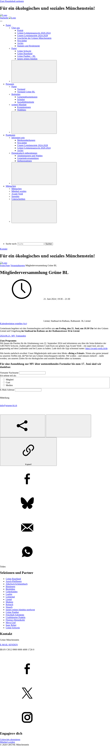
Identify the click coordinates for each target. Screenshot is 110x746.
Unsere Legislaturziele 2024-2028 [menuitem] (32, 35)
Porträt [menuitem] (20, 30)
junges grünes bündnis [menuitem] (27, 58)
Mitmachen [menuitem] (11, 186)
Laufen (9, 594)
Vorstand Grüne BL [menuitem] (26, 92)
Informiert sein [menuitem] (18, 137)
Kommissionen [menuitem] (24, 107)
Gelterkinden (11, 591)
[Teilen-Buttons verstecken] (68, 426)
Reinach (9, 604)
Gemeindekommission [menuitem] (27, 97)
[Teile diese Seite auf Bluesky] (55, 503)
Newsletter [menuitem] (22, 40)
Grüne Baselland (13, 579)
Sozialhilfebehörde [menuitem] (25, 102)
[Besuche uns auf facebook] (55, 669)
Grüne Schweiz (13, 627)
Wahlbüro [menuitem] (21, 110)
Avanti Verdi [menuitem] (17, 194)
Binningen (10, 586)
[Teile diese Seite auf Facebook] (55, 479)
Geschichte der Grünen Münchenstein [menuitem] (34, 38)
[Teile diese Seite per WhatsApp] (55, 552)
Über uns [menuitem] (15, 28)
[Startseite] (3, 15)
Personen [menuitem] (10, 84)
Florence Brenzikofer (15, 620)
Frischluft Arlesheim (15, 615)
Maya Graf (11, 622)
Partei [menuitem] (8, 25)
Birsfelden (10, 589)
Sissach (9, 607)
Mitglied (9, 379)
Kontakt (3, 249)
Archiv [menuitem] (20, 43)
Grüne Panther (12, 612)
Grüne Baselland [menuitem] (24, 53)
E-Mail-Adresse (7, 390)
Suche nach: (11, 244)
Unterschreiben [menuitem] (18, 199)
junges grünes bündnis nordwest (20, 609)
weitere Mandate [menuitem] (18, 104)
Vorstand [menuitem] (21, 89)
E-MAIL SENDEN (9, 644)
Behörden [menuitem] (15, 94)
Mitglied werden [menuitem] (18, 191)
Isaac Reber (11, 625)
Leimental (10, 597)
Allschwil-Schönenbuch (17, 584)
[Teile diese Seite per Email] (55, 528)
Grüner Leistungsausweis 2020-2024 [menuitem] (34, 33)
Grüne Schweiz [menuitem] (24, 51)
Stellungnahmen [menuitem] (24, 161)
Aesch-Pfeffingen (14, 581)
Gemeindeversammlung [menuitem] (28, 158)
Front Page (5, 265)
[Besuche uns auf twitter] (55, 693)
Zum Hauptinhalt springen (12, 1)
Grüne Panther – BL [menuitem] (26, 56)
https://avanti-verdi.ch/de (96, 348)
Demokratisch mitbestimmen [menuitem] (24, 153)
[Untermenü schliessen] (34, 71)
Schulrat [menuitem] (21, 99)
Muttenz (9, 602)
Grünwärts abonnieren (10, 739)
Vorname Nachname (9, 372)
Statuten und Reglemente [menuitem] (28, 46)
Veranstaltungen (17, 265)
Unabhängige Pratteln (15, 617)
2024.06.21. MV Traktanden (13, 336)
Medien (9, 385)
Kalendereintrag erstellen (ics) (13, 323)
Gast (8, 382)
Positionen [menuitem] (10, 135)
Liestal (9, 599)
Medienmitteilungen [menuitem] (26, 140)
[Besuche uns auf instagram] (55, 718)
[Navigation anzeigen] (1, 21)
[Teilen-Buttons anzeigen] (22, 426)
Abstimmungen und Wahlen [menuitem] (30, 155)
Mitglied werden (7, 742)
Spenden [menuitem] (15, 196)
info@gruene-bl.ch (8, 405)
